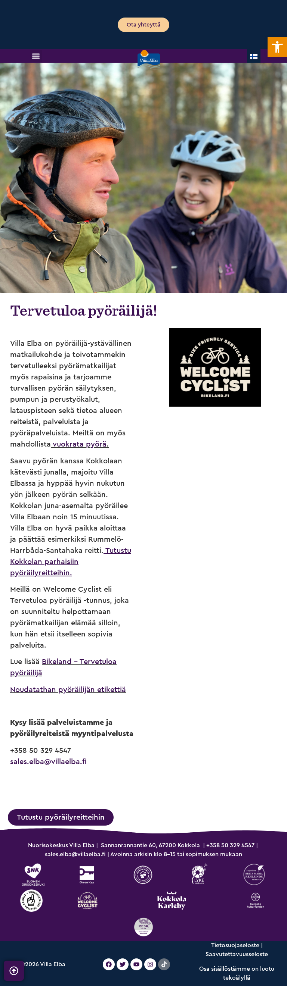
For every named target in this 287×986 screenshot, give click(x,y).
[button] (36, 56)
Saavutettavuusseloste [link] (237, 954)
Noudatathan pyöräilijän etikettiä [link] (68, 690)
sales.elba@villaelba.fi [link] (48, 762)
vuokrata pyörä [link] (80, 444)
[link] (277, 47)
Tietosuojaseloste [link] (235, 945)
